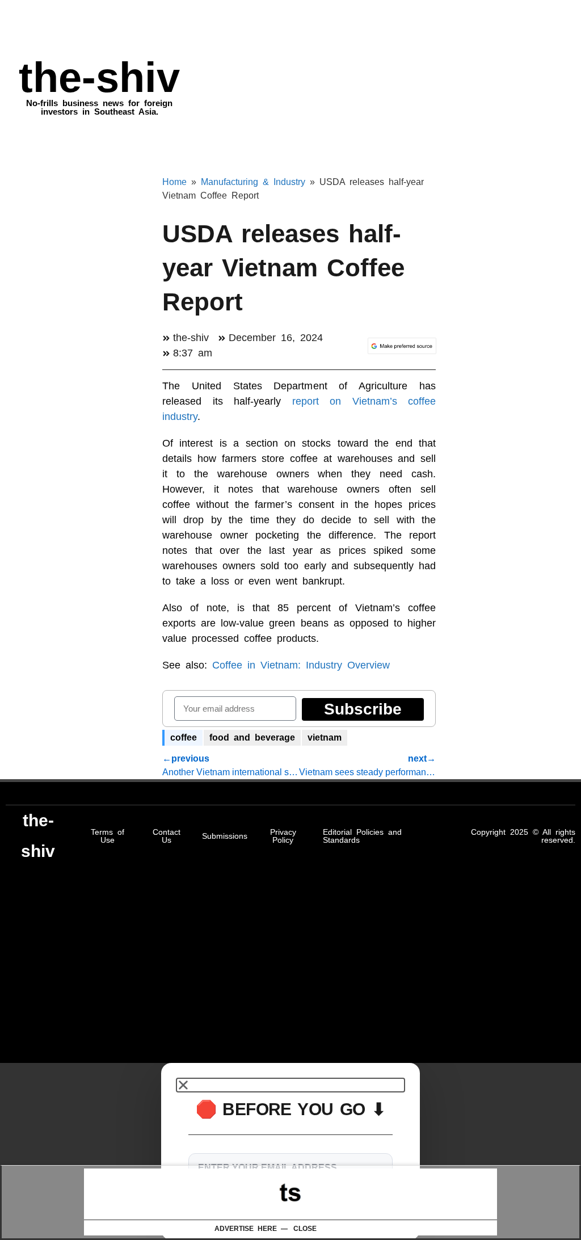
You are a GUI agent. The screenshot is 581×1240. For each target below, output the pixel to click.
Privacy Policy (283, 835)
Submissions (224, 835)
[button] (290, 1085)
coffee (183, 737)
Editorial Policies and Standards (362, 835)
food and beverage (252, 737)
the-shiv (99, 77)
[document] (290, 1151)
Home (174, 182)
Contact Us (166, 835)
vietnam (325, 737)
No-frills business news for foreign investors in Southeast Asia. (99, 107)
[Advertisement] (290, 1194)
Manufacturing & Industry (253, 182)
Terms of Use (107, 835)
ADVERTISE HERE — (251, 1229)
